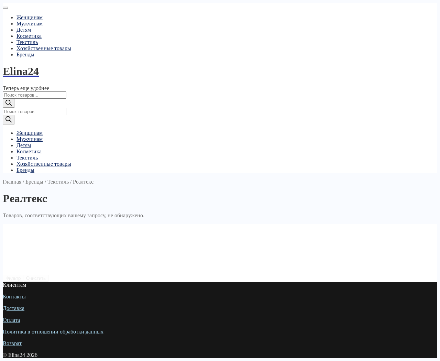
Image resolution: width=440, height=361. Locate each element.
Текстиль (27, 42)
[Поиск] (8, 103)
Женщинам (29, 17)
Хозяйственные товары (43, 48)
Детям (23, 30)
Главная (12, 182)
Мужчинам (29, 23)
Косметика (29, 36)
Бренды (25, 54)
